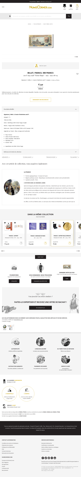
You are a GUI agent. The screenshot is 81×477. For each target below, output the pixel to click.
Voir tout (40, 257)
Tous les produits (37, 24)
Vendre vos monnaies (46, 449)
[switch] (10, 329)
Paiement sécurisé (51, 157)
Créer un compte (45, 451)
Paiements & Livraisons (7, 445)
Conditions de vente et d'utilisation (10, 443)
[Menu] (14, 325)
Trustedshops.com (18, 319)
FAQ (3, 449)
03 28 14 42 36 (48, 1)
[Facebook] (42, 457)
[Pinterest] (48, 457)
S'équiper (14, 281)
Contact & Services (6, 451)
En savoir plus (40, 307)
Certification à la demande (47, 445)
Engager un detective (40, 281)
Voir (67, 278)
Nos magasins (5, 462)
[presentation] (4, 57)
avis (9, 321)
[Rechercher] (69, 16)
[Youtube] (54, 457)
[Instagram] (51, 457)
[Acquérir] (45, 243)
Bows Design (50, 470)
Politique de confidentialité (8, 447)
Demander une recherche (40, 99)
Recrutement (5, 470)
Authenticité (5, 157)
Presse (3, 466)
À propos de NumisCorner (8, 460)
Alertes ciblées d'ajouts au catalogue (49, 447)
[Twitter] (45, 457)
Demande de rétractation (8, 453)
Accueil (29, 24)
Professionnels (5, 468)
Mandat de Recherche (46, 443)
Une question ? (74, 157)
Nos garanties (5, 464)
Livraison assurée (27, 157)
